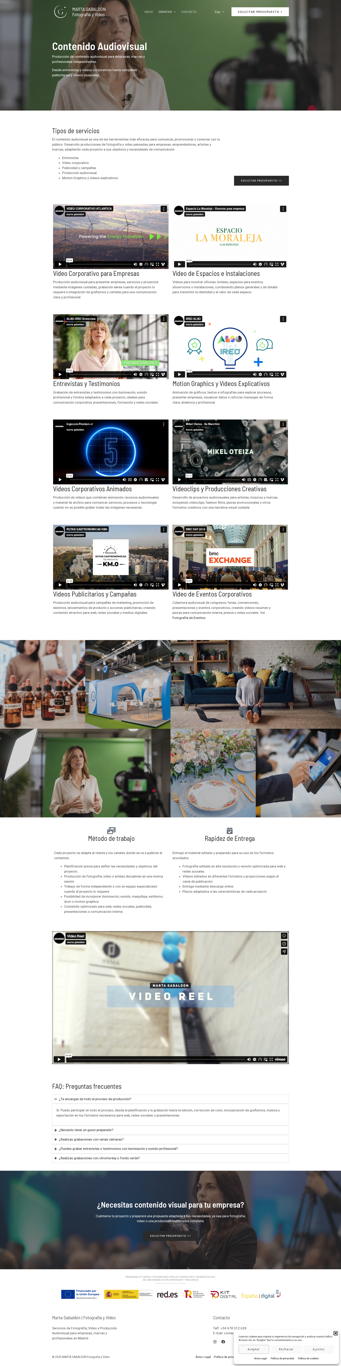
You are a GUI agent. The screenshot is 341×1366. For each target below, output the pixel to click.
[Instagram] (215, 1342)
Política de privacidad (282, 1358)
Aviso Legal (260, 1358)
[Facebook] (223, 1342)
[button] (336, 1333)
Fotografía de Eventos (188, 618)
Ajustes (319, 1349)
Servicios (165, 12)
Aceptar (254, 1349)
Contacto (189, 12)
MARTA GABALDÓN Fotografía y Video (89, 11)
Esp (217, 12)
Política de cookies (308, 1358)
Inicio (148, 12)
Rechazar (286, 1349)
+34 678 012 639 (233, 1328)
